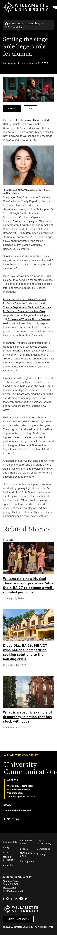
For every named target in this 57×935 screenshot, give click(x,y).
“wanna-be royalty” (24, 221)
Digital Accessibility (44, 842)
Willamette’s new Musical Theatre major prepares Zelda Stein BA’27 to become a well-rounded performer (28, 585)
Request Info (10, 842)
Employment (27, 861)
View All (8, 540)
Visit (5, 852)
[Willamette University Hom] (7, 23)
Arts (30, 108)
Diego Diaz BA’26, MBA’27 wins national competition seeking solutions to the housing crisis (25, 652)
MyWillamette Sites (28, 854)
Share (12, 108)
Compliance (43, 848)
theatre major (24, 120)
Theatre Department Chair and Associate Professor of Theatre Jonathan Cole (27, 309)
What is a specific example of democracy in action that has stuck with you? (27, 717)
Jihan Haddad (41, 120)
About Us (8, 865)
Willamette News (26, 842)
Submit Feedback (17, 919)
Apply (6, 847)
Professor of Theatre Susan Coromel (24, 299)
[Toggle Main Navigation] (55, 8)
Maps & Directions (9, 858)
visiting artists (35, 343)
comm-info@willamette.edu (18, 810)
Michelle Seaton (22, 351)
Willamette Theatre (14, 343)
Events (24, 848)
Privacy (41, 854)
